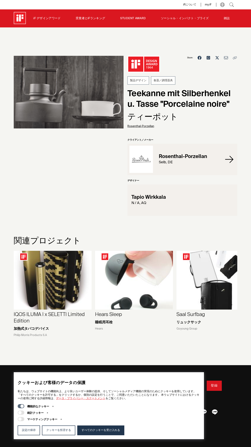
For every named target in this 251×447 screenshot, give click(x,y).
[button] (222, 4)
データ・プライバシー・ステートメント (80, 398)
